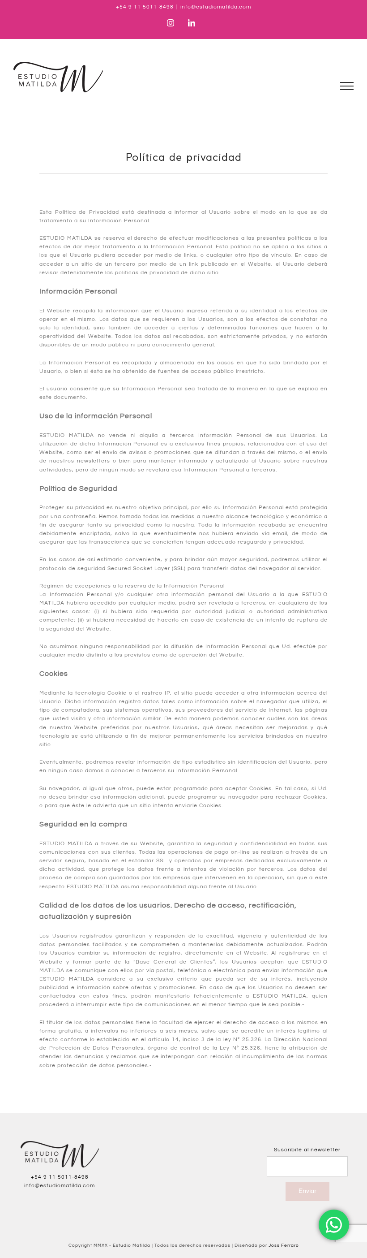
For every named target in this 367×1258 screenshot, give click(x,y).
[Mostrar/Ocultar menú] (347, 86)
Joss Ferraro (284, 1245)
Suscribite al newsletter (307, 1150)
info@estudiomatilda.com (215, 7)
